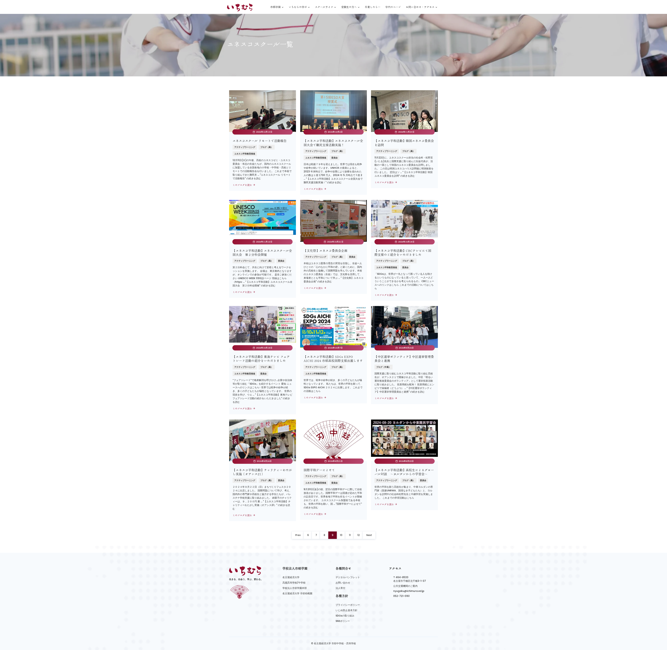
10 (341, 535)
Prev (298, 535)
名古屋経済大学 (290, 577)
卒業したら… (372, 7)
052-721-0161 (401, 596)
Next (369, 535)
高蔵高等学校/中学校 (294, 582)
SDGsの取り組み (345, 615)
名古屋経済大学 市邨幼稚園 (297, 593)
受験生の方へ (349, 7)
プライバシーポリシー (348, 605)
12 (358, 535)
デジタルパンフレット (348, 577)
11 (350, 535)
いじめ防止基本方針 (346, 610)
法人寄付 (340, 588)
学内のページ (393, 7)
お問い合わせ (343, 582)
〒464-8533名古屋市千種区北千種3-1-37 (409, 579)
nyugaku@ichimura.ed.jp (408, 591)
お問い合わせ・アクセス (420, 7)
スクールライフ (324, 7)
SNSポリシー (343, 621)
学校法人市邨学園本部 (294, 588)
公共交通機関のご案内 (405, 586)
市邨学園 (275, 7)
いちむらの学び (298, 7)
